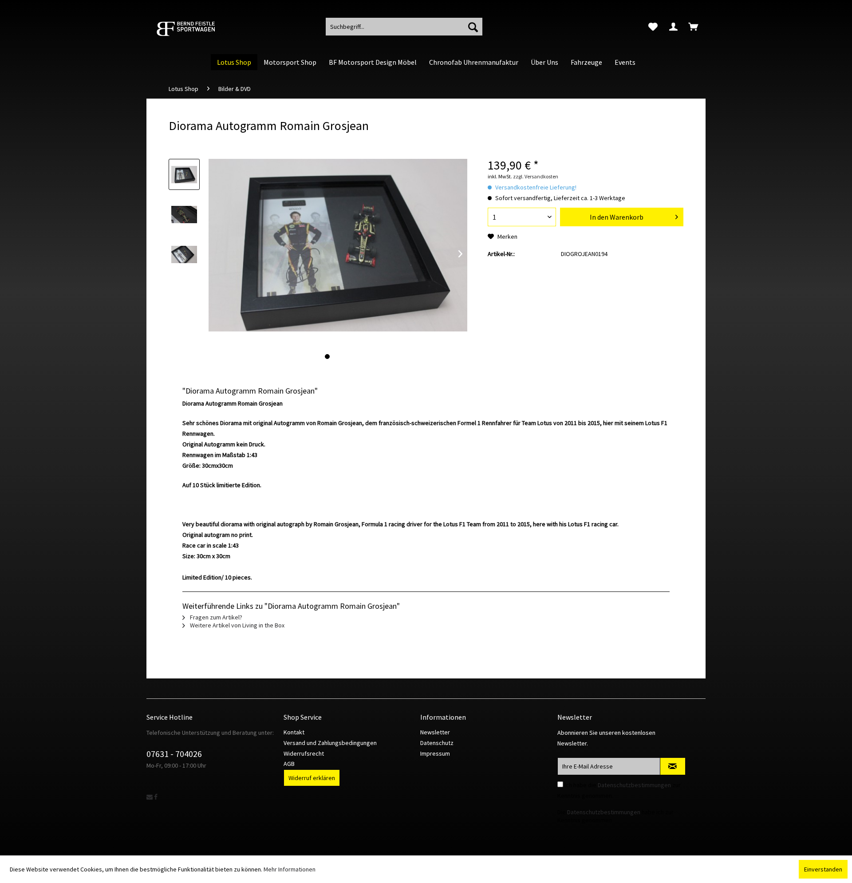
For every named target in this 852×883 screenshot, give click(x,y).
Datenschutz (437, 743)
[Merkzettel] (653, 26)
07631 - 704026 (174, 753)
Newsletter (435, 732)
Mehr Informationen (290, 869)
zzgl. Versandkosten (535, 176)
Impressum (435, 753)
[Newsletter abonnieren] (673, 766)
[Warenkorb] (694, 26)
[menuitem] (653, 26)
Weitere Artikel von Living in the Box (236, 625)
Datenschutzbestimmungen (634, 785)
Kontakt (294, 732)
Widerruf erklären (311, 778)
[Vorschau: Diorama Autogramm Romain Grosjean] (184, 174)
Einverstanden (823, 869)
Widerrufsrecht (304, 753)
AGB (289, 764)
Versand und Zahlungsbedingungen (330, 743)
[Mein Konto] (673, 26)
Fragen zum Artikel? (215, 617)
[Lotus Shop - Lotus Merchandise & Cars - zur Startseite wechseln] (197, 29)
